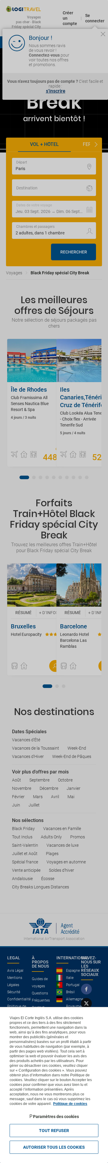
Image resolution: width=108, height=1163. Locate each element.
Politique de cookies (70, 1104)
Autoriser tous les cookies (54, 1147)
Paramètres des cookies (56, 1116)
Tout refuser (54, 1130)
